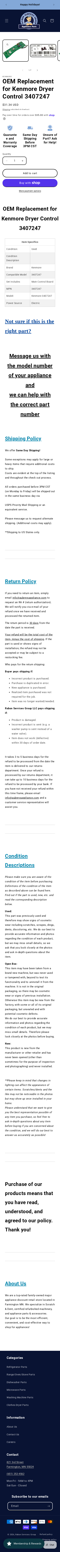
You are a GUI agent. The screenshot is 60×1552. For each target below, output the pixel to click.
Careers (11, 1442)
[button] (6, 20)
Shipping (6, 109)
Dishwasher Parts (17, 1382)
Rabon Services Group (25, 1534)
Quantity (6, 154)
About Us (12, 1426)
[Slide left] (22, 70)
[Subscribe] (48, 1506)
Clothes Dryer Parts (17, 1405)
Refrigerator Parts (17, 1367)
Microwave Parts (16, 1389)
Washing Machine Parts (20, 1397)
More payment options (30, 191)
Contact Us (13, 1434)
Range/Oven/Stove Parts (21, 1374)
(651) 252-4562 (15, 1473)
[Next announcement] (54, 4)
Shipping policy (49, 1540)
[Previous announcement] (6, 4)
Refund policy (46, 1534)
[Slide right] (37, 70)
